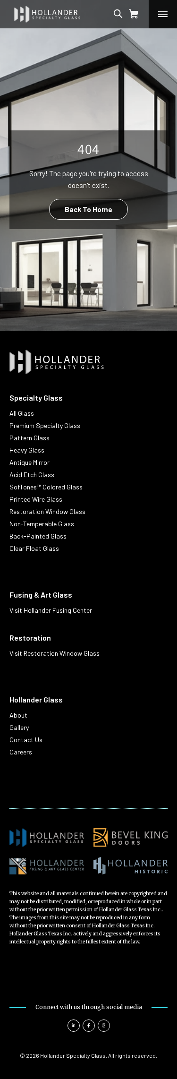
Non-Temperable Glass (41, 524)
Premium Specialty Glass (44, 425)
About (18, 715)
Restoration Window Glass (47, 511)
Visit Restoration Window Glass (54, 653)
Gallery (19, 727)
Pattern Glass (29, 438)
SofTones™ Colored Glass (46, 487)
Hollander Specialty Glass (73, 1055)
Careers (20, 752)
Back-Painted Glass (38, 536)
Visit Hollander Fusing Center (50, 610)
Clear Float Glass (34, 548)
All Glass (21, 413)
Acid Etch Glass (31, 475)
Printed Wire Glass (35, 499)
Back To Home (88, 209)
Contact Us (25, 740)
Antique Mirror (29, 462)
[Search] (127, 14)
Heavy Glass (26, 450)
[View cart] (134, 14)
